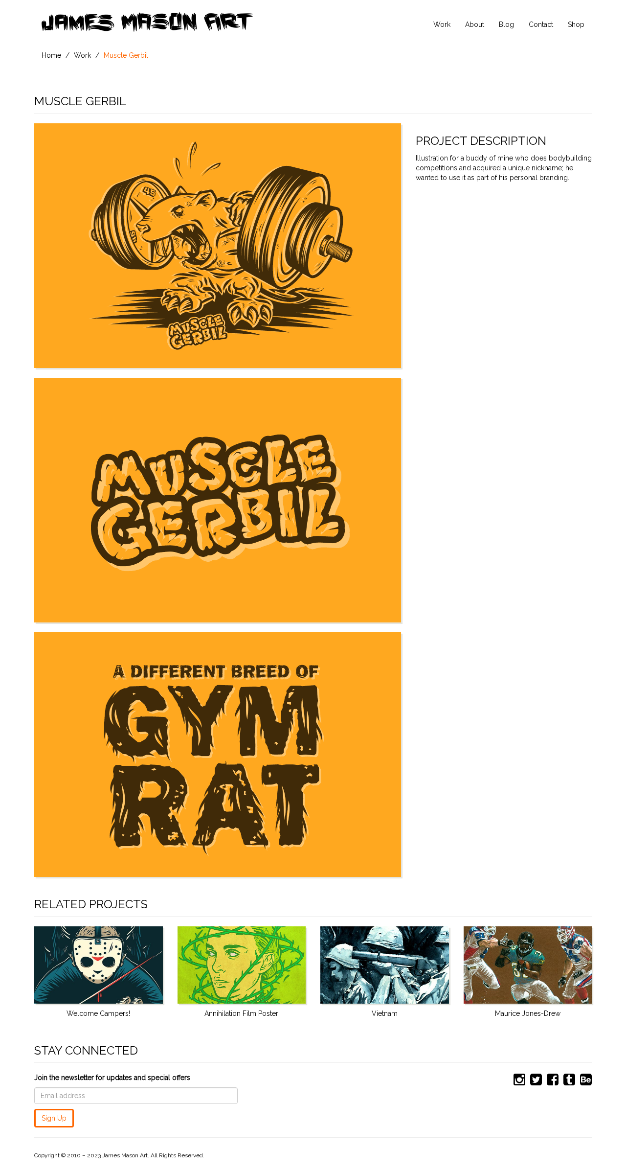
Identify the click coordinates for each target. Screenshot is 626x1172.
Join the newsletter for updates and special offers (112, 1077)
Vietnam (385, 1013)
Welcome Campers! (98, 1013)
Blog (506, 24)
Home (51, 55)
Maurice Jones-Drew (527, 1013)
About (474, 24)
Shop (576, 24)
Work (441, 24)
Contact (541, 24)
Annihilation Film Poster (241, 1013)
